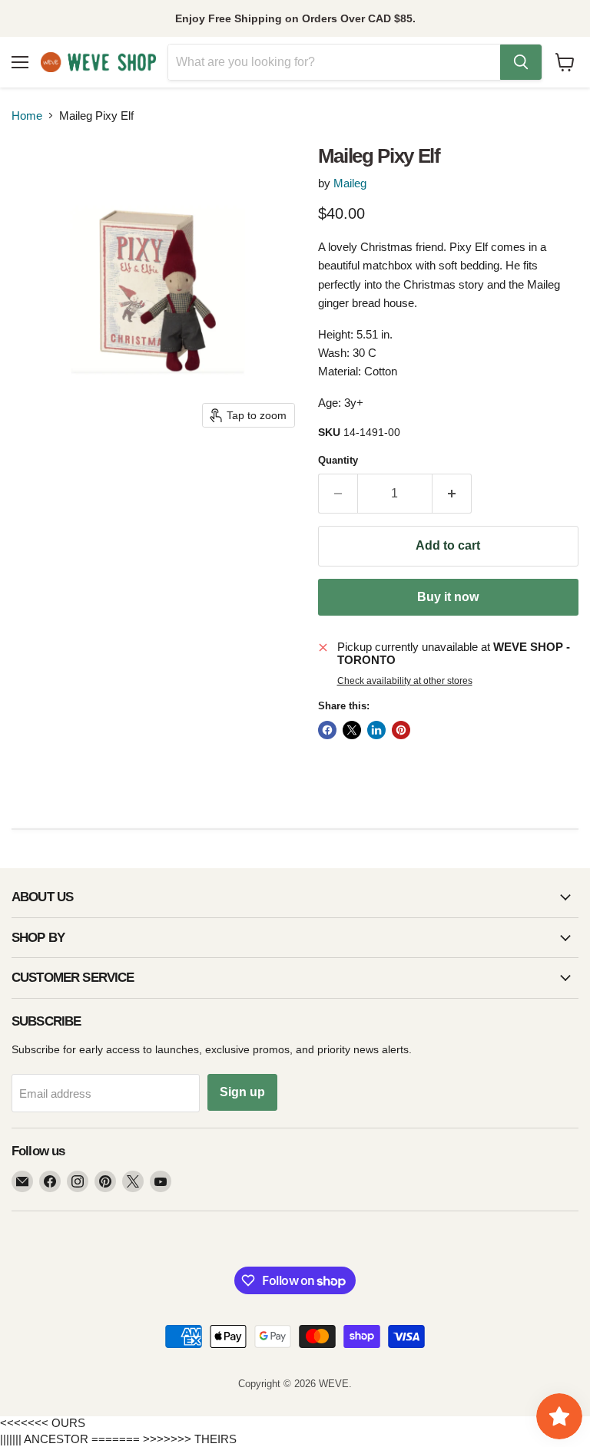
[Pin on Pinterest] (401, 730)
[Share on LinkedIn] (376, 730)
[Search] (521, 62)
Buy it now (448, 596)
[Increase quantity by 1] (452, 494)
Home (27, 115)
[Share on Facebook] (327, 730)
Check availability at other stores (404, 681)
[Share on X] (352, 730)
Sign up (242, 1091)
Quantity (338, 460)
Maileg (349, 183)
